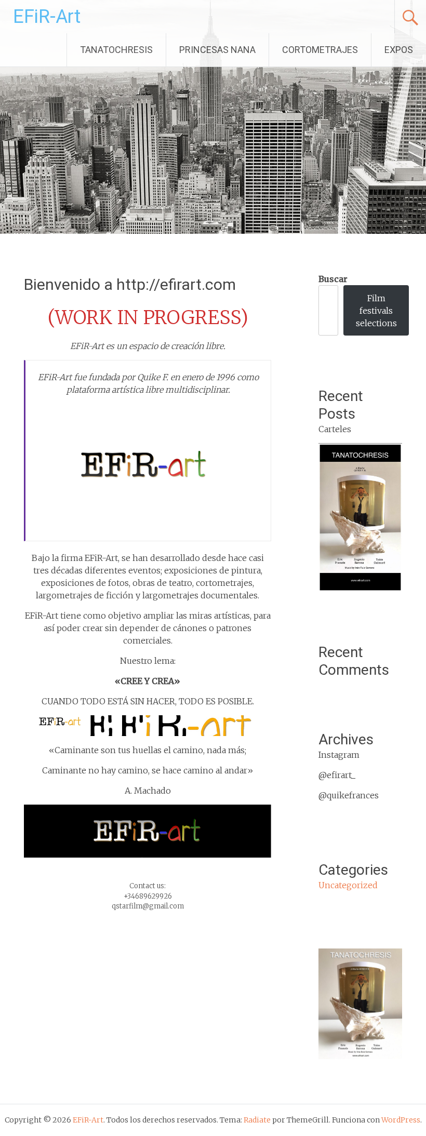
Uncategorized (348, 885)
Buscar (333, 279)
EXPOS (398, 49)
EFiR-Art (47, 17)
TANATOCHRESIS (116, 49)
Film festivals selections (376, 310)
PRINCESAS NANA (217, 49)
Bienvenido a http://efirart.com (130, 284)
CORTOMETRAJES (320, 49)
